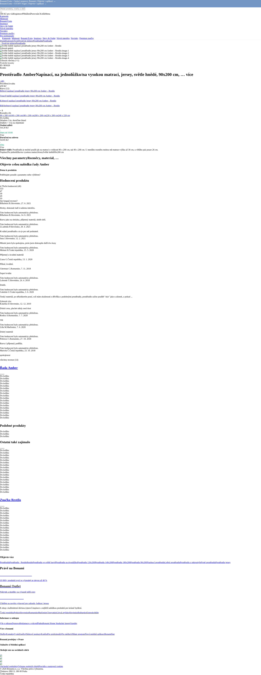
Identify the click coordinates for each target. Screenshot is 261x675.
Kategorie (9, 41)
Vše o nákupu (6, 623)
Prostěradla (47, 41)
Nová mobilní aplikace (94, 634)
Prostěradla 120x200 (86, 562)
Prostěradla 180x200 (121, 562)
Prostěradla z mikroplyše (190, 562)
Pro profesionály (54, 634)
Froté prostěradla (208, 562)
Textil (16, 41)
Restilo (30, 562)
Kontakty (10, 634)
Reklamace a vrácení (28, 623)
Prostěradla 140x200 (104, 562)
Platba (40, 623)
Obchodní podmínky (9, 666)
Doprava (15, 623)
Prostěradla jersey (223, 562)
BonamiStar (109, 634)
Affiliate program (77, 634)
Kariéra (44, 634)
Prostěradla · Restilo (18, 562)
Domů (2, 41)
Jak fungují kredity (69, 623)
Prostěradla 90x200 (138, 562)
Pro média (65, 634)
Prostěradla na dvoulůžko (66, 562)
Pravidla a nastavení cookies (51, 666)
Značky (22, 634)
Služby (3, 634)
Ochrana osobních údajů (28, 666)
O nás (16, 634)
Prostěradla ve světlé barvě (44, 562)
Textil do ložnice (26, 41)
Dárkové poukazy (33, 634)
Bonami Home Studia (52, 623)
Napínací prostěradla (156, 562)
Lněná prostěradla (172, 562)
